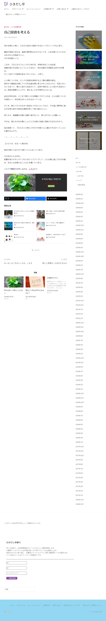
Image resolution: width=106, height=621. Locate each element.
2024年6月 (79, 239)
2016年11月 (80, 504)
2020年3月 (79, 349)
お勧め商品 (81, 185)
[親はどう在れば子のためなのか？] (35, 281)
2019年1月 (79, 389)
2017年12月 (80, 446)
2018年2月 (79, 438)
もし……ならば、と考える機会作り (55, 222)
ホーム (6, 9)
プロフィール (16, 9)
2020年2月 (79, 354)
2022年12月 (80, 274)
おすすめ (80, 176)
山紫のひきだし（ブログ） (81, 9)
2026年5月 (79, 194)
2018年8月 (79, 411)
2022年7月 (79, 283)
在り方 (6, 27)
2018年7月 (79, 415)
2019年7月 (79, 371)
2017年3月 (79, 486)
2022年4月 (79, 287)
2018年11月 (80, 398)
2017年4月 (79, 482)
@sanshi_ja (51, 183)
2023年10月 (80, 256)
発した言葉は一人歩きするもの (54, 263)
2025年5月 (79, 212)
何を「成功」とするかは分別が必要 (55, 211)
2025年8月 (79, 208)
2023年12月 (80, 252)
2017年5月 (79, 477)
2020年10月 (80, 331)
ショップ (79, 180)
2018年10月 (80, 402)
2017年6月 (79, 473)
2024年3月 (79, 247)
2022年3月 (79, 292)
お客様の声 (47, 9)
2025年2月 (79, 221)
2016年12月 (80, 500)
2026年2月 (79, 199)
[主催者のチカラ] (57, 285)
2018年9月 (79, 407)
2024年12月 (80, 225)
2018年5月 (79, 424)
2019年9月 (79, 367)
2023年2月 (79, 265)
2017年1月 (79, 495)
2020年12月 (80, 323)
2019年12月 (80, 358)
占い (77, 158)
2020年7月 (79, 340)
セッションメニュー (34, 9)
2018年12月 (80, 393)
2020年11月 (80, 327)
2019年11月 (80, 362)
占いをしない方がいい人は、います (18, 263)
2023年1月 (79, 270)
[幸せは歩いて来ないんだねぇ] (13, 281)
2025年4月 (79, 216)
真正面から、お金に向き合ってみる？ (56, 234)
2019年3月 (79, 380)
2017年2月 (79, 491)
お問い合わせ (61, 9)
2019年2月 (79, 384)
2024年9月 (79, 234)
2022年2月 (79, 296)
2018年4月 (79, 429)
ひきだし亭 (98, 612)
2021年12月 (80, 301)
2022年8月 (79, 278)
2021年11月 (80, 305)
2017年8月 (79, 464)
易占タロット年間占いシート (16, 14)
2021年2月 (79, 314)
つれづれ (79, 171)
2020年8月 (79, 336)
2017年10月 (80, 455)
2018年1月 (79, 442)
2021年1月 (79, 318)
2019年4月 (79, 376)
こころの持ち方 (15, 27)
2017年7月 (79, 469)
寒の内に (16, 234)
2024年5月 (79, 243)
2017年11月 (80, 451)
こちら (31, 169)
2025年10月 (80, 203)
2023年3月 (79, 261)
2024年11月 (80, 230)
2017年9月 (79, 460)
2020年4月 (79, 345)
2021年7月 (79, 309)
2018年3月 (79, 433)
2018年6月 (79, 420)
